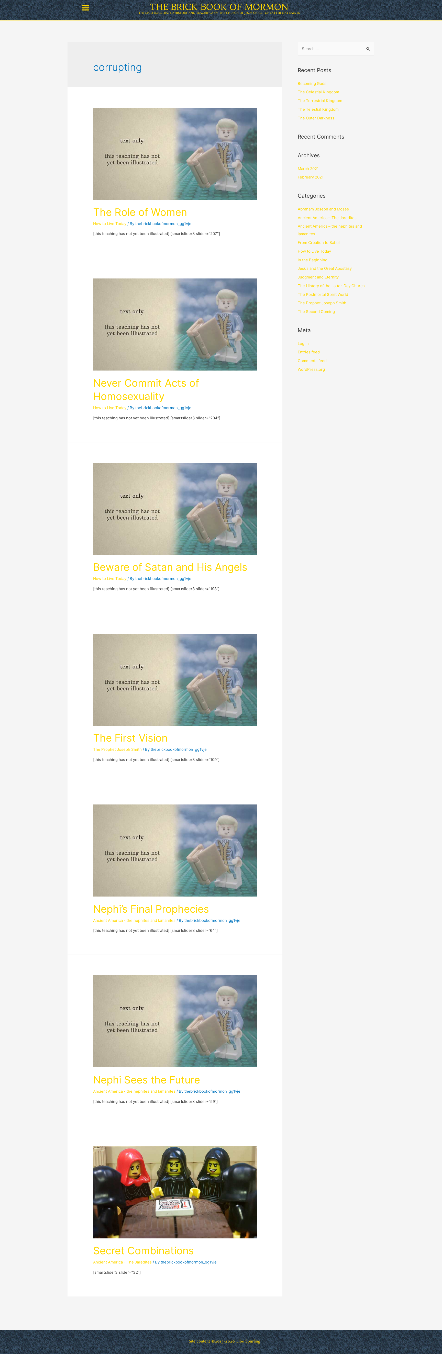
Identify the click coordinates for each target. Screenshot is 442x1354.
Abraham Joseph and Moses (323, 209)
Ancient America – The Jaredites (327, 217)
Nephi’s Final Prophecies (151, 909)
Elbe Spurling (248, 1341)
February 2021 (311, 177)
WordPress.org (311, 369)
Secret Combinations (143, 1250)
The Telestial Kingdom (318, 109)
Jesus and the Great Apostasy (325, 268)
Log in (303, 343)
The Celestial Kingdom (318, 91)
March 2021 (308, 168)
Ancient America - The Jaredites (122, 1262)
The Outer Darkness (316, 118)
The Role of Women (140, 212)
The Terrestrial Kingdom (320, 100)
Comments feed (312, 360)
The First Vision (130, 738)
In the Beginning (312, 260)
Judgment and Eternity (318, 277)
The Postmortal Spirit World (323, 294)
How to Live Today (109, 223)
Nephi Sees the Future (146, 1079)
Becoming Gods (312, 83)
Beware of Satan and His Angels (170, 567)
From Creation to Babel (319, 242)
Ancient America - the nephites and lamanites (134, 920)
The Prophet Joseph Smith (117, 749)
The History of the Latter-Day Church (331, 285)
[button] (85, 8)
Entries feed (309, 352)
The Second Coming (316, 311)
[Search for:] (336, 48)
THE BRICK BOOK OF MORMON (219, 7)
